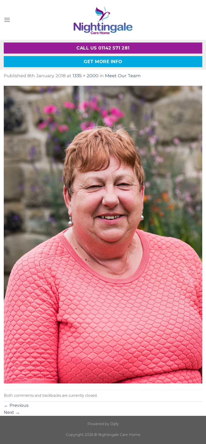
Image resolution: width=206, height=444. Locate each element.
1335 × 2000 (85, 75)
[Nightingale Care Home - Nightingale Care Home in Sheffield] (103, 20)
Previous (16, 405)
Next (12, 412)
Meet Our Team (123, 75)
